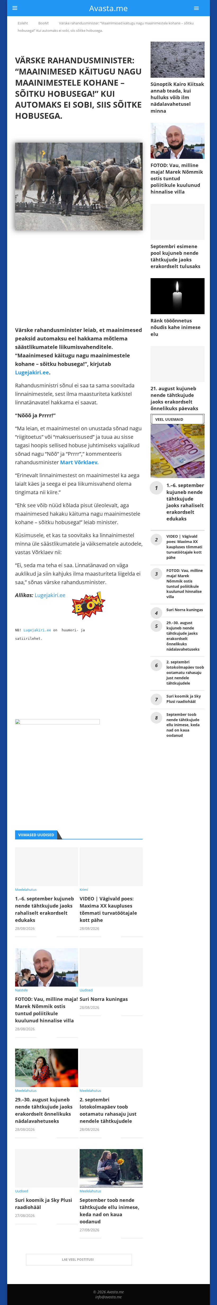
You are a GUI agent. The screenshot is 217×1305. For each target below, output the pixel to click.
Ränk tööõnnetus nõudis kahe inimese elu (176, 327)
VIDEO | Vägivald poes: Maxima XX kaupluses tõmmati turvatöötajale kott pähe (184, 547)
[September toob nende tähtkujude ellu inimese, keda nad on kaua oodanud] (111, 1168)
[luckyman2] (57, 723)
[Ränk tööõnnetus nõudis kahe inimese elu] (178, 296)
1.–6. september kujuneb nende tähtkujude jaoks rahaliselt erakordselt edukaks (185, 502)
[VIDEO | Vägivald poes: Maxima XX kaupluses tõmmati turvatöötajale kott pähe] (111, 866)
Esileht (23, 23)
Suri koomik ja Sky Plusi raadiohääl (183, 699)
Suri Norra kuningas (104, 999)
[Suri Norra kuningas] (111, 967)
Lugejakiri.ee (32, 372)
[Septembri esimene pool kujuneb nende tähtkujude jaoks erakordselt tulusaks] (178, 222)
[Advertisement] (79, 289)
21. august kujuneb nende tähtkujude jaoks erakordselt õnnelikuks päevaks (174, 398)
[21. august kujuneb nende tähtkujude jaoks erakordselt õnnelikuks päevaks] (178, 364)
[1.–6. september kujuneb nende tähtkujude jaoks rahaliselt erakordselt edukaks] (46, 866)
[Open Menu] (196, 8)
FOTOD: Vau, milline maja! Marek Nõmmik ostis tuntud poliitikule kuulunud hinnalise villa (177, 178)
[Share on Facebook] (44, 937)
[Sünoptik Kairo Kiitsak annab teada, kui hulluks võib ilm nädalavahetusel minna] (178, 60)
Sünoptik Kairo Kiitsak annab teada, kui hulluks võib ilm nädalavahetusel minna (177, 97)
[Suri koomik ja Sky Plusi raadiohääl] (46, 1168)
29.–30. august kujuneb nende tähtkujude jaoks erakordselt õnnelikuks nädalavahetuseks (183, 635)
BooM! (43, 23)
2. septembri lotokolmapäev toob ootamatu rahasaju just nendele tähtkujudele (185, 672)
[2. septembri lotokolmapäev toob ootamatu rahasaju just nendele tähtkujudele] (111, 1068)
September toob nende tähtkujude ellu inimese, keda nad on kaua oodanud (183, 725)
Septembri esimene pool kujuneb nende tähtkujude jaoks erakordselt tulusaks (175, 256)
